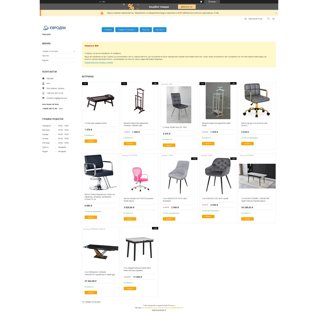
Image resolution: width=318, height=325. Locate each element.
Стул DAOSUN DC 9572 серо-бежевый (175, 199)
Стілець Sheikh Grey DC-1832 (175, 127)
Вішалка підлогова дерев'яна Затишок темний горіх (136, 124)
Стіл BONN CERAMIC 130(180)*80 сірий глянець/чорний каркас (255, 199)
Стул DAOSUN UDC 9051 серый (215, 198)
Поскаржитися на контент (152, 308)
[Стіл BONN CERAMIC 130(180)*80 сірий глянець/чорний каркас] (257, 176)
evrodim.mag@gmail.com (57, 98)
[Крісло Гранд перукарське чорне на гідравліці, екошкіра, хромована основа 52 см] (100, 172)
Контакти (160, 29)
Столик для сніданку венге (96, 123)
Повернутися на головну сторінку (99, 62)
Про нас (145, 29)
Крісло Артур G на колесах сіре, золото (254, 124)
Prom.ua (171, 305)
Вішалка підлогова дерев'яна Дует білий (216, 124)
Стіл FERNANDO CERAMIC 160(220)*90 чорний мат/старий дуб (100, 273)
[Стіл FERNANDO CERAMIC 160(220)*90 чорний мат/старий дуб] (100, 249)
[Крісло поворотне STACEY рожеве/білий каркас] (139, 176)
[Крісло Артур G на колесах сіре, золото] (257, 100)
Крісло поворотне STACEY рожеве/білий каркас (138, 199)
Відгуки (45, 60)
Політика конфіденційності (173, 308)
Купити (90, 141)
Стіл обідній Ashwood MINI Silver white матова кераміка (137, 269)
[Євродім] (54, 28)
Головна (108, 29)
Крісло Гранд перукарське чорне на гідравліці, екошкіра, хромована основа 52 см (100, 196)
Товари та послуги (126, 29)
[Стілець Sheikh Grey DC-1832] (178, 104)
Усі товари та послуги (91, 302)
